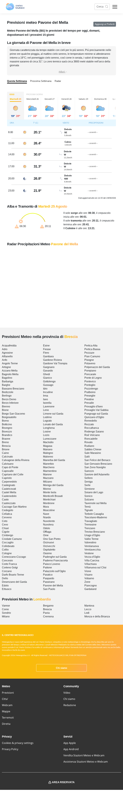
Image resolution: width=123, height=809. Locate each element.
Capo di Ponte (10, 467)
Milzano (47, 481)
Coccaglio (7, 542)
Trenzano (89, 528)
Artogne (6, 367)
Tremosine (90, 524)
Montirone (48, 503)
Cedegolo (7, 510)
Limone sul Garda (53, 413)
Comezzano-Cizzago (14, 556)
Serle (87, 485)
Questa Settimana (17, 81)
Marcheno (48, 467)
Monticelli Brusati (53, 496)
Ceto (4, 521)
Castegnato (8, 485)
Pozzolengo (91, 388)
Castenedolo (9, 496)
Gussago (48, 385)
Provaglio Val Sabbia (96, 410)
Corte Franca (9, 564)
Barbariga (7, 381)
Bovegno (7, 428)
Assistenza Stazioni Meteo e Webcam (85, 761)
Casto (5, 499)
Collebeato (8, 546)
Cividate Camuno (12, 539)
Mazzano (48, 478)
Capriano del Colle (12, 474)
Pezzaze (89, 352)
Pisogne (89, 360)
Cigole (5, 531)
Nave (46, 514)
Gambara (48, 356)
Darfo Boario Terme (13, 574)
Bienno (6, 406)
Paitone (47, 567)
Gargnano (48, 367)
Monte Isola (49, 492)
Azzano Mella (9, 370)
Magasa (47, 446)
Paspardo (48, 578)
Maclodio (48, 442)
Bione (5, 410)
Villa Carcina (91, 560)
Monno (47, 488)
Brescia (6, 446)
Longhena (49, 428)
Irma (45, 395)
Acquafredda (9, 345)
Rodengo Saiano (94, 431)
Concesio (7, 560)
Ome (46, 535)
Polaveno (89, 363)
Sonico (88, 496)
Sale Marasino (92, 453)
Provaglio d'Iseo (93, 406)
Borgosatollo (9, 417)
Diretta (6, 724)
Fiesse (47, 349)
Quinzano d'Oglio (94, 417)
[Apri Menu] (114, 6)
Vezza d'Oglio (92, 556)
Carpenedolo (9, 481)
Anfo (4, 360)
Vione (87, 571)
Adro (4, 349)
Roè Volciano (92, 435)
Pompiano (90, 370)
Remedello (90, 420)
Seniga (88, 481)
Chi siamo (61, 668)
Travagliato (90, 521)
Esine (46, 345)
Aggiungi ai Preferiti (105, 24)
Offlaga (47, 531)
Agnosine (7, 352)
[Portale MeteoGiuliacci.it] (15, 6)
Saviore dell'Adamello (96, 474)
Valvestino (90, 542)
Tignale (88, 510)
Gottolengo (49, 381)
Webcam (7, 705)
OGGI (11, 94)
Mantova (89, 605)
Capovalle (8, 471)
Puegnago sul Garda (96, 413)
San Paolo (49, 589)
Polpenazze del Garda (97, 367)
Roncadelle (91, 438)
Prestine (89, 399)
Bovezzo (7, 431)
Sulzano (89, 499)
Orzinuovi (48, 542)
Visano (88, 574)
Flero (46, 352)
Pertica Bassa (92, 349)
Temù (87, 506)
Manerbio (48, 463)
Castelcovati (9, 488)
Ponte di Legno (93, 377)
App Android (71, 749)
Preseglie (89, 395)
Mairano (47, 449)
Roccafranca (91, 428)
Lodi (86, 612)
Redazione (69, 705)
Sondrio (6, 612)
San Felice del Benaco (97, 460)
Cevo (5, 524)
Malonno (48, 456)
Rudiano (89, 446)
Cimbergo (7, 535)
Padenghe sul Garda (55, 556)
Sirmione (89, 488)
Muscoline (49, 510)
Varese (6, 605)
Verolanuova (91, 546)
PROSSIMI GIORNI (34, 94)
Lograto (47, 420)
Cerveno (7, 517)
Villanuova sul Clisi (95, 567)
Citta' (5, 699)
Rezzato (89, 424)
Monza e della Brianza (97, 616)
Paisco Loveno (51, 564)
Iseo (45, 399)
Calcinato (7, 456)
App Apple (69, 743)
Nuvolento (49, 521)
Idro (45, 388)
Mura (46, 506)
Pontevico (90, 381)
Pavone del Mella (53, 585)
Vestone (89, 553)
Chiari (5, 528)
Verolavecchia (92, 549)
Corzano (7, 571)
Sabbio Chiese (92, 449)
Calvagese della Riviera (15, 460)
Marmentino (50, 471)
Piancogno (90, 585)
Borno (5, 420)
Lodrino (47, 417)
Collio (5, 549)
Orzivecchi (49, 546)
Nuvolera (48, 524)
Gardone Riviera (52, 360)
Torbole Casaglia (94, 514)
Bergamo (48, 605)
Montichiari (49, 499)
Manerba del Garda (54, 460)
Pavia (46, 612)
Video (66, 692)
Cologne (7, 553)
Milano (6, 616)
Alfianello (7, 356)
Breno (5, 442)
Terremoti (8, 717)
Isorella (47, 402)
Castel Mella (9, 492)
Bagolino (7, 377)
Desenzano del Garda (14, 582)
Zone (87, 582)
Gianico (47, 377)
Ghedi (46, 374)
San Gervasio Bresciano (98, 463)
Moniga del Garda (53, 485)
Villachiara (90, 564)
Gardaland (90, 589)
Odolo (46, 528)
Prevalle (89, 402)
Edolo (5, 585)
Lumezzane (49, 438)
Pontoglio (89, 385)
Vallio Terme (91, 539)
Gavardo (48, 370)
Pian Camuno (92, 356)
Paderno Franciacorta (55, 560)
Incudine (48, 392)
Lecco (87, 609)
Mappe (6, 711)
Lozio (46, 435)
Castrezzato (9, 503)
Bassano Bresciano (13, 388)
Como (5, 609)
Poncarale (90, 374)
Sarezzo (89, 471)
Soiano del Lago (93, 492)
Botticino (7, 424)
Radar (58, 81)
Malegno (48, 453)
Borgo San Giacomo (13, 413)
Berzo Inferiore (10, 402)
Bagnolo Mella (10, 374)
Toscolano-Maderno (95, 517)
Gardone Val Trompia (55, 363)
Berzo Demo (9, 399)
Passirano (49, 582)
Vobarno (89, 578)
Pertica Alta (90, 345)
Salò (87, 456)
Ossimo (47, 553)
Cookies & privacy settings (17, 743)
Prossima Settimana (40, 81)
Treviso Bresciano (94, 531)
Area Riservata (63, 782)
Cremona (48, 616)
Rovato (88, 442)
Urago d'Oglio (92, 535)
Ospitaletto (49, 549)
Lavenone (48, 406)
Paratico (48, 574)
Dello (5, 578)
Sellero (88, 478)
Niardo (47, 517)
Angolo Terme (10, 363)
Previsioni (8, 692)
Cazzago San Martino (14, 506)
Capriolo (7, 478)
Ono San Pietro (52, 539)
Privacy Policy (10, 749)
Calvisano (7, 463)
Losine (47, 431)
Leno (46, 410)
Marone (47, 474)
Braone (6, 438)
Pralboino (89, 392)
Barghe (6, 385)
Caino (5, 453)
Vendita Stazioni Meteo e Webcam (83, 755)
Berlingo (7, 395)
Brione (5, 449)
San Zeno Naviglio (95, 467)
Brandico (7, 435)
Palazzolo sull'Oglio (54, 571)
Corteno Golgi (10, 567)
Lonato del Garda (53, 424)
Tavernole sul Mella (95, 503)
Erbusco (6, 589)
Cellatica (7, 514)
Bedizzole (7, 392)
